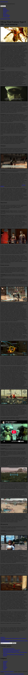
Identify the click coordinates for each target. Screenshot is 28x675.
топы (4, 669)
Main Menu (3, 6)
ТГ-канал (5, 9)
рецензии (3, 637)
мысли (4, 663)
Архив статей (6, 16)
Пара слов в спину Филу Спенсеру (11, 651)
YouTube (5, 11)
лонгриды (5, 661)
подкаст (5, 664)
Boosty (4, 8)
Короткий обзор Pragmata (8, 648)
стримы (5, 668)
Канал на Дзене (6, 15)
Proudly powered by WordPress (7, 671)
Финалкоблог (6, 10)
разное (4, 665)
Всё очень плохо (4, 1)
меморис (5, 662)
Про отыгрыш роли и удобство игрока (11, 649)
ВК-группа (5, 14)
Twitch (4, 13)
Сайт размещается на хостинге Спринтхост (14, 673)
